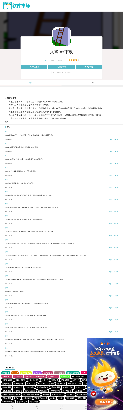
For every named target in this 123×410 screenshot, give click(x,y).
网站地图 (5, 373)
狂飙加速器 (65, 380)
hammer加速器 (8, 402)
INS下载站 (70, 394)
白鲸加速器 (42, 391)
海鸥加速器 (6, 384)
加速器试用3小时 (74, 384)
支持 (110, 139)
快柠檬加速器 (7, 380)
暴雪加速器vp (22, 402)
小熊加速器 (18, 391)
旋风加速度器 (26, 373)
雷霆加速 (54, 380)
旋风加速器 (18, 376)
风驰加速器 (6, 376)
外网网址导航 (34, 380)
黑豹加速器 (6, 398)
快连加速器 (65, 376)
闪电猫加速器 (82, 394)
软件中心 (45, 380)
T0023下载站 (55, 391)
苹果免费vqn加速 (40, 398)
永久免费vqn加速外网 (31, 394)
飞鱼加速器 (6, 391)
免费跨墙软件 (19, 384)
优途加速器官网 (42, 387)
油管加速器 (81, 398)
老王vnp (17, 398)
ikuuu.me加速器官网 (46, 384)
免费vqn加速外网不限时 (11, 394)
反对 (115, 139)
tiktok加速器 (59, 373)
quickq (52, 398)
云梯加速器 (29, 387)
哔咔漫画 (76, 380)
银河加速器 (6, 387)
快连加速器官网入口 (79, 376)
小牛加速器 (27, 398)
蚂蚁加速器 (61, 384)
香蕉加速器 (55, 387)
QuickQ (15, 373)
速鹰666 (46, 394)
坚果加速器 (48, 373)
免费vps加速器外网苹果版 (35, 376)
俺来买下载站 (68, 387)
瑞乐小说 (85, 380)
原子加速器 (67, 391)
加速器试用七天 (58, 394)
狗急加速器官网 (73, 373)
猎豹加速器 (34, 402)
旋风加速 (37, 373)
